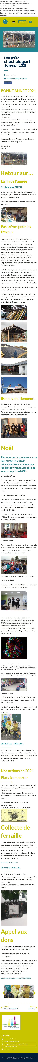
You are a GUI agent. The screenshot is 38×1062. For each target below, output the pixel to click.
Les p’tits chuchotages (12, 78)
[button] (14, 22)
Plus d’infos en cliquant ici (9, 862)
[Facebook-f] (30, 22)
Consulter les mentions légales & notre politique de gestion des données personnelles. (20, 1058)
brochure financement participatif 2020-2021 (16, 978)
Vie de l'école (23, 78)
